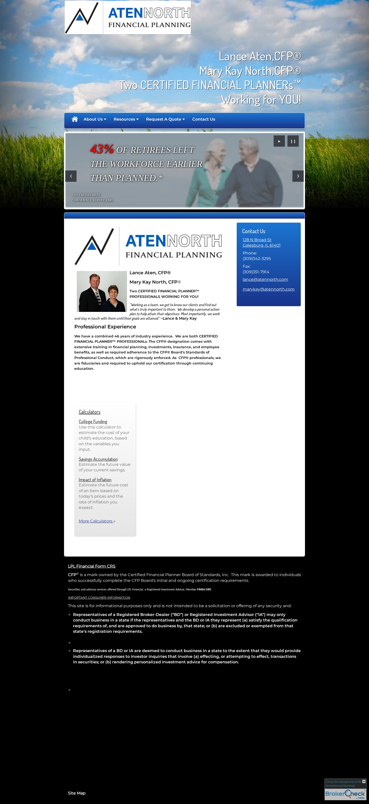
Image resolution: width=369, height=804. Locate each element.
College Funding (93, 421)
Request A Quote (163, 119)
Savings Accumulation (98, 459)
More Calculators (97, 521)
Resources (124, 119)
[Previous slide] (71, 176)
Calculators (89, 411)
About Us (93, 119)
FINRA (201, 589)
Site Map (77, 793)
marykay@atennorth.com (269, 289)
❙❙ (293, 141)
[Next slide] (298, 176)
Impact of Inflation (95, 479)
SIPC (208, 589)
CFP (72, 574)
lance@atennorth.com (265, 279)
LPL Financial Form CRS (91, 566)
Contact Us (203, 119)
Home (74, 119)
